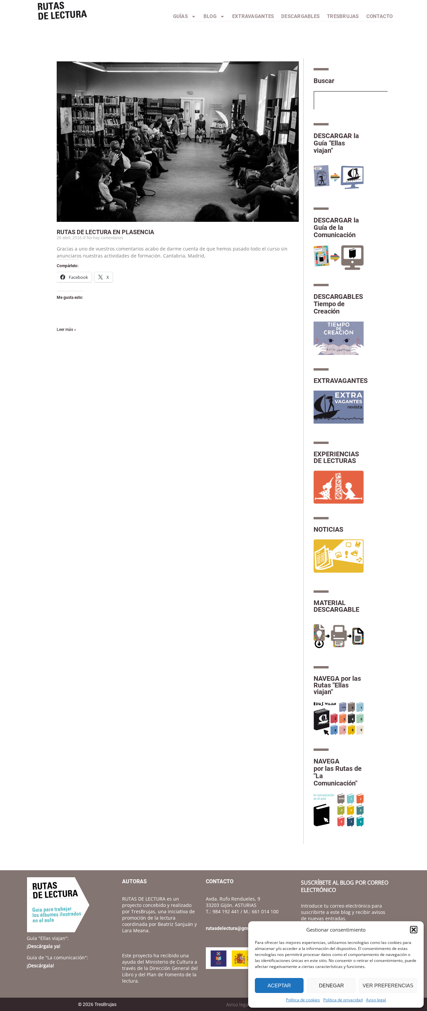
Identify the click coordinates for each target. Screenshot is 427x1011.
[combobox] (351, 100)
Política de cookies (303, 1000)
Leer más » (66, 329)
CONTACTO (379, 16)
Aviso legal (376, 1000)
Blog (210, 16)
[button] (413, 929)
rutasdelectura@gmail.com (235, 928)
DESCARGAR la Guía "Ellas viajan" (336, 143)
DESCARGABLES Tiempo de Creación (338, 304)
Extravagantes (253, 16)
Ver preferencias (388, 985)
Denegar (331, 985)
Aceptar (279, 985)
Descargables (300, 16)
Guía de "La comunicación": (57, 957)
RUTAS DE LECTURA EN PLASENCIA (105, 231)
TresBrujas (343, 16)
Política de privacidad (343, 1000)
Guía (48, 938)
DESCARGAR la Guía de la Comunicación (336, 227)
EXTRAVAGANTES (341, 381)
